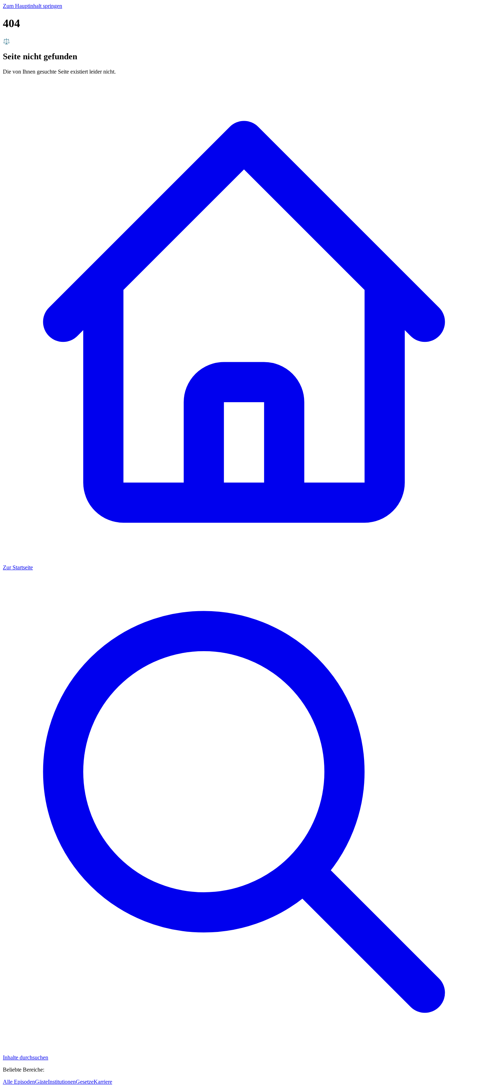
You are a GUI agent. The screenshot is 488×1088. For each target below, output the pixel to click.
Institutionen (62, 1082)
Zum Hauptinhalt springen (32, 6)
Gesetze (85, 1082)
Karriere (103, 1082)
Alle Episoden (19, 1082)
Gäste (41, 1082)
